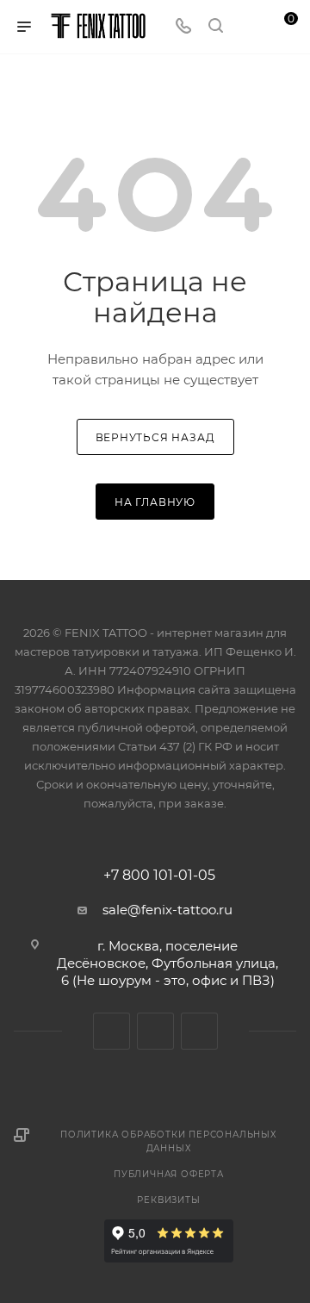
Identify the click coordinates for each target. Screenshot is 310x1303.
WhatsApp (199, 1031)
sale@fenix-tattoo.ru (167, 909)
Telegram (155, 1031)
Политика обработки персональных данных (168, 1141)
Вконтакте (111, 1031)
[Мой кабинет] (248, 27)
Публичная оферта (169, 1174)
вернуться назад (155, 437)
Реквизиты (168, 1200)
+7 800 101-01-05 (159, 875)
